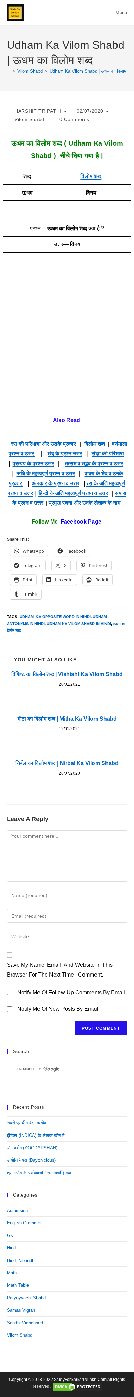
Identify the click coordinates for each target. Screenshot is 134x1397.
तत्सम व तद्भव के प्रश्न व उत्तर (94, 463)
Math (12, 1272)
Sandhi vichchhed (25, 1322)
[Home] (8, 71)
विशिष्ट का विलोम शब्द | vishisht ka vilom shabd (67, 674)
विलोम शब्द (90, 176)
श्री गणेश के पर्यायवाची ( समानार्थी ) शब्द (39, 1172)
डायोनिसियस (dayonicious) (31, 1160)
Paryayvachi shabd (26, 1297)
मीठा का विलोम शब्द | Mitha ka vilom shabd (67, 719)
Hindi (12, 1247)
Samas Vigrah (21, 1310)
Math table (18, 1285)
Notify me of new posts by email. (58, 1009)
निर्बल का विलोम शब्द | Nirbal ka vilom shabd (67, 763)
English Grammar (24, 1222)
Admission (17, 1210)
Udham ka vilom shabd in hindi (79, 624)
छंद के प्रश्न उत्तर (65, 453)
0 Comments (74, 119)
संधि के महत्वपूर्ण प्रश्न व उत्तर (46, 473)
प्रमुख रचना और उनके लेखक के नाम (84, 503)
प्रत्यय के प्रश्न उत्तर (33, 463)
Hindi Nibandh (20, 1260)
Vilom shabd (29, 119)
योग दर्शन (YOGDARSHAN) (32, 1147)
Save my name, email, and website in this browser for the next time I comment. (60, 970)
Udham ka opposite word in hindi (55, 617)
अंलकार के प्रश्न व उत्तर (55, 483)
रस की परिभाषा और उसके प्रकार (44, 444)
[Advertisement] (67, 339)
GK (10, 1235)
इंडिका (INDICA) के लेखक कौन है (35, 1135)
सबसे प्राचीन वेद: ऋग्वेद (26, 1122)
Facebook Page (80, 522)
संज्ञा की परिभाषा (108, 453)
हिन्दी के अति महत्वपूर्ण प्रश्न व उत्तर (73, 493)
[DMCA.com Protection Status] (77, 1386)
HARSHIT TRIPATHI (38, 111)
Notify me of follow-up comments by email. (71, 992)
